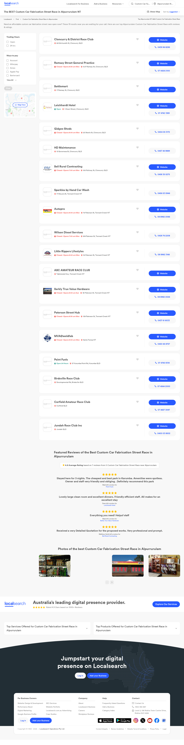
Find (17, 19)
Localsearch (8, 19)
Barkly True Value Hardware (109, 521)
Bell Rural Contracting (109, 536)
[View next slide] (112, 582)
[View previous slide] (107, 582)
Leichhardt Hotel (109, 505)
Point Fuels (109, 487)
